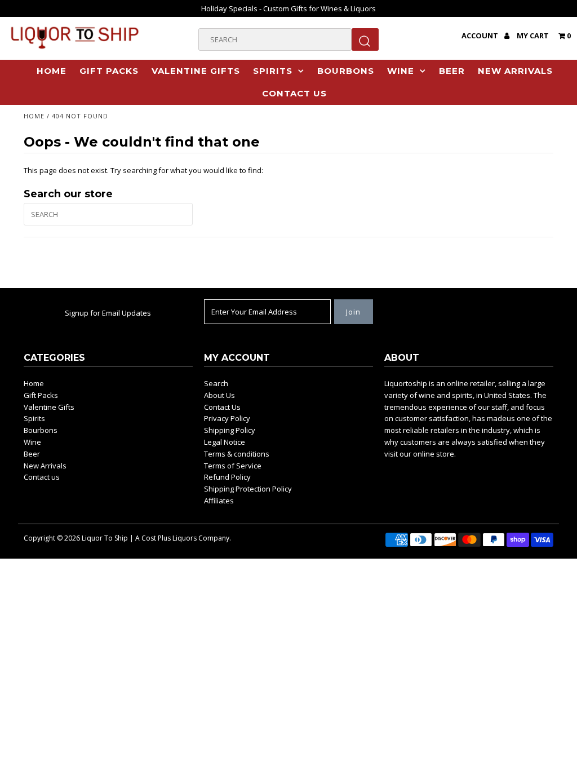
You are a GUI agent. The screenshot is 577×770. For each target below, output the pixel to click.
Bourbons (345, 70)
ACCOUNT (480, 35)
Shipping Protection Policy (248, 489)
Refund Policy (227, 477)
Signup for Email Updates (108, 313)
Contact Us (222, 407)
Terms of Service (232, 466)
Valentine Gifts (196, 70)
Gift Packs (109, 70)
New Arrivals (515, 70)
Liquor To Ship (105, 538)
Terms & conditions (236, 454)
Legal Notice (224, 442)
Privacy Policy (227, 418)
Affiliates (219, 500)
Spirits (272, 70)
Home (51, 70)
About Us (219, 395)
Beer (452, 70)
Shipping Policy (229, 430)
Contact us (294, 93)
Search (216, 383)
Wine (400, 70)
